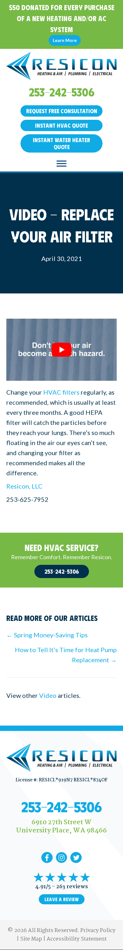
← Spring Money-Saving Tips (47, 635)
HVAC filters (61, 392)
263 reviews (72, 887)
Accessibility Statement (77, 939)
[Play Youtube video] (61, 350)
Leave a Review (61, 899)
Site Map (31, 939)
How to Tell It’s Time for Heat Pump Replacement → (66, 654)
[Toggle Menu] (61, 163)
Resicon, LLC (24, 486)
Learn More (65, 40)
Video (47, 695)
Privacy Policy (97, 930)
